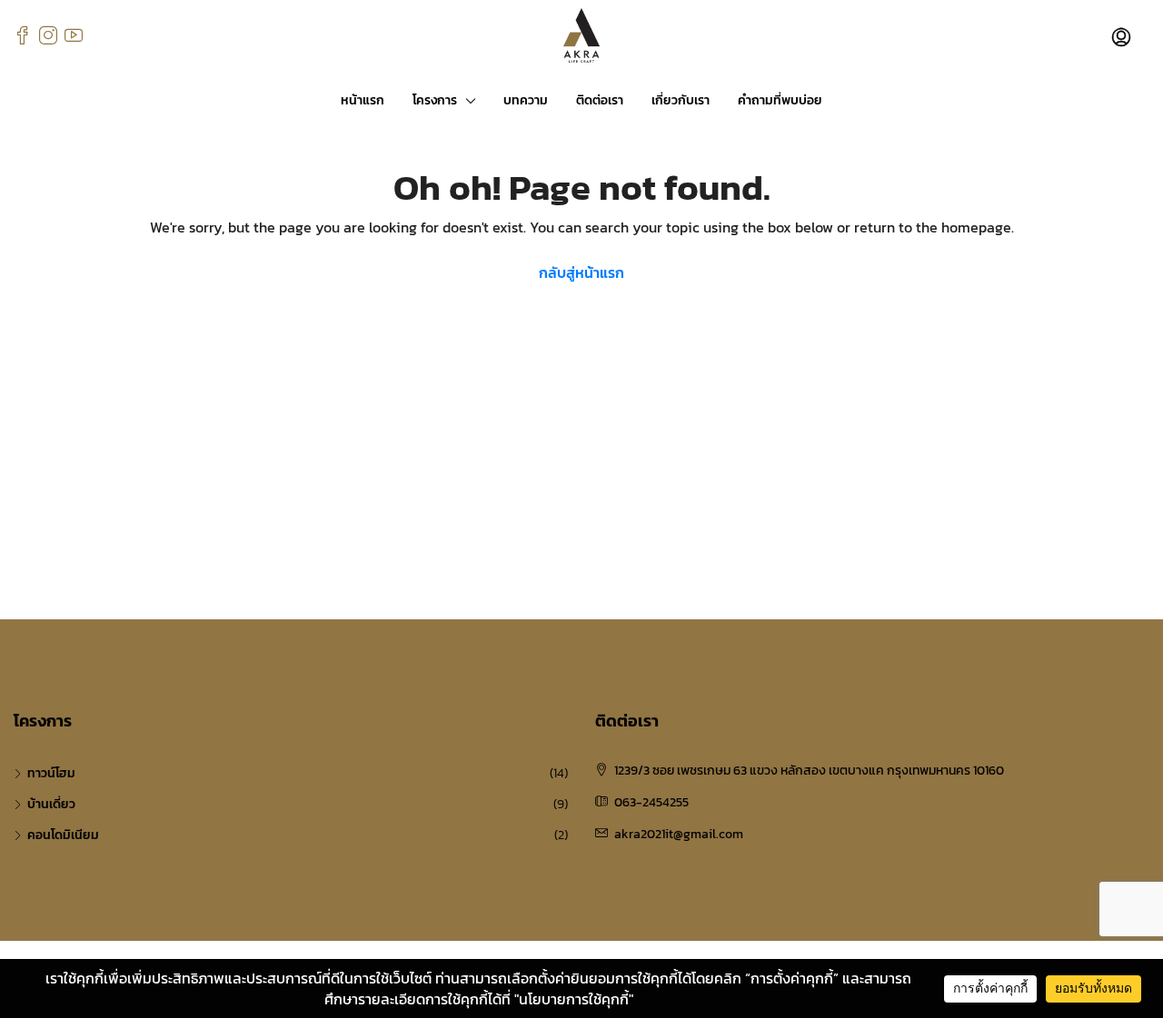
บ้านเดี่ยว (51, 804)
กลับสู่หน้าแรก (581, 272)
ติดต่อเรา (599, 100)
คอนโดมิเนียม (63, 835)
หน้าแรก (362, 100)
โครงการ (435, 100)
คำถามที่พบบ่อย (780, 100)
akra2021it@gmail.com (678, 834)
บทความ (525, 100)
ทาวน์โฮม (51, 773)
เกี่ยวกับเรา (680, 100)
